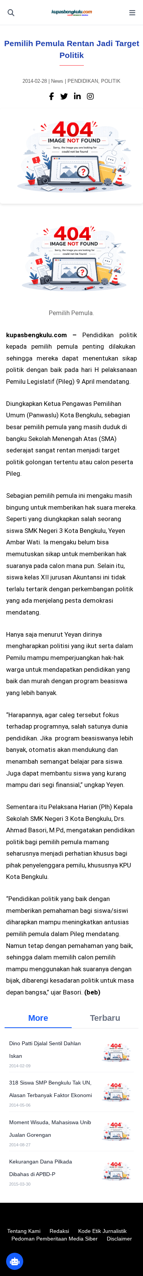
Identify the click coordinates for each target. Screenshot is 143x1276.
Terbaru (105, 1018)
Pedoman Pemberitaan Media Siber (54, 1239)
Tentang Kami (23, 1231)
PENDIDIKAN (82, 81)
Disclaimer (119, 1239)
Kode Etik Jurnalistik (102, 1231)
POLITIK (111, 81)
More (38, 1018)
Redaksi (59, 1231)
